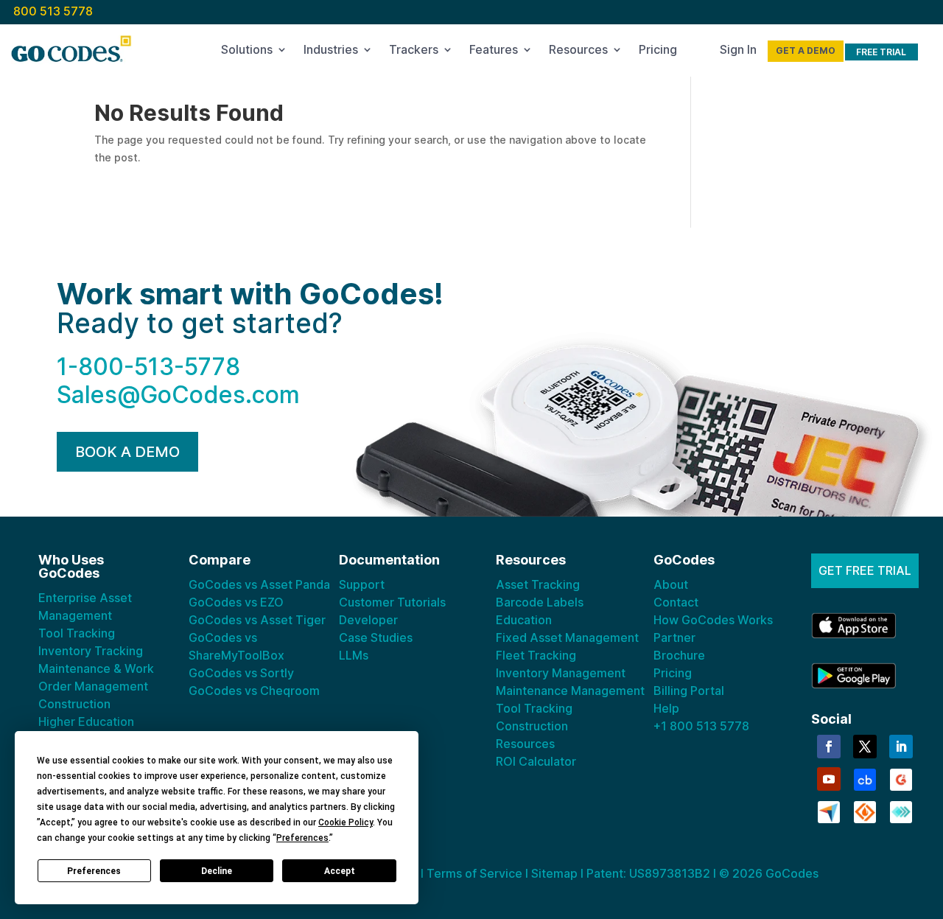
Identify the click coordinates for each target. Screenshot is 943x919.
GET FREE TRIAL (864, 570)
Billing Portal (688, 690)
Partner (674, 637)
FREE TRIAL (881, 51)
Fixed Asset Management (567, 637)
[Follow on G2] (901, 778)
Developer (368, 619)
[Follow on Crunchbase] (865, 778)
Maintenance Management (570, 690)
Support (362, 584)
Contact (675, 602)
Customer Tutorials (392, 602)
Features (493, 52)
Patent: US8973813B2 (648, 873)
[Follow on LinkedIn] (901, 746)
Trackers (413, 52)
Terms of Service (474, 873)
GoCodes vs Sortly (241, 672)
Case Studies (376, 637)
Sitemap (554, 873)
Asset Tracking (538, 584)
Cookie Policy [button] (345, 822)
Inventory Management (560, 672)
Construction (74, 703)
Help (666, 708)
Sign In (738, 52)
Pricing (658, 52)
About (670, 584)
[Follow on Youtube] (829, 779)
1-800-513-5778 (148, 366)
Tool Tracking (76, 633)
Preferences (94, 871)
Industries (331, 52)
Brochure (679, 655)
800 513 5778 (53, 11)
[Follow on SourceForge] (865, 811)
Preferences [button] (302, 838)
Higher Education (86, 721)
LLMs (353, 655)
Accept (339, 871)
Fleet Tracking (536, 655)
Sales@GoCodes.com (178, 394)
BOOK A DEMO (127, 452)
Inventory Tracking (90, 650)
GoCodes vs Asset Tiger (257, 619)
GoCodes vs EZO (236, 602)
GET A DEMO (805, 50)
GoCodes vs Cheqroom (254, 690)
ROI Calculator (536, 761)
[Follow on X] (865, 746)
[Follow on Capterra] (829, 811)
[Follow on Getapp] (901, 811)
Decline (216, 871)
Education (524, 619)
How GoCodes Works (713, 619)
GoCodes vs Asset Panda (259, 584)
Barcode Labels (539, 602)
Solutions (247, 52)
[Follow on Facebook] (829, 746)
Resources (578, 52)
